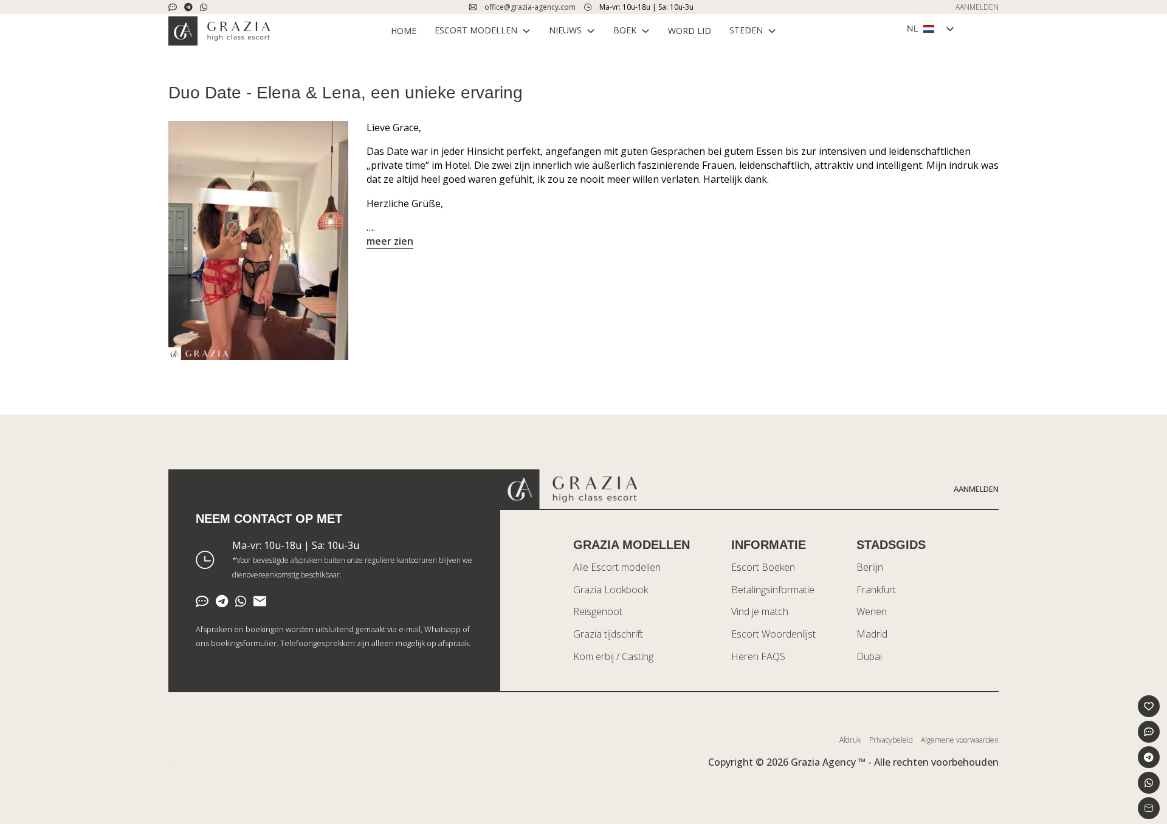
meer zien (390, 241)
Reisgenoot (597, 611)
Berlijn (869, 567)
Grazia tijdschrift (608, 634)
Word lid (689, 30)
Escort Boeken (763, 567)
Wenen (871, 611)
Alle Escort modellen (617, 567)
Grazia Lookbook (610, 589)
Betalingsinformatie (772, 589)
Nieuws (565, 30)
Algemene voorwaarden (960, 740)
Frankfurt (876, 589)
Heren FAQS (758, 656)
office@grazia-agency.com (530, 7)
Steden (746, 30)
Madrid (871, 634)
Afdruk (850, 740)
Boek (624, 30)
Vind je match (759, 611)
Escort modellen (476, 30)
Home (403, 30)
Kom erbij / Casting (613, 656)
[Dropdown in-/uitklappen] (526, 31)
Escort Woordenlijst (773, 634)
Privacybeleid (891, 740)
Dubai (869, 656)
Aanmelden (976, 488)
